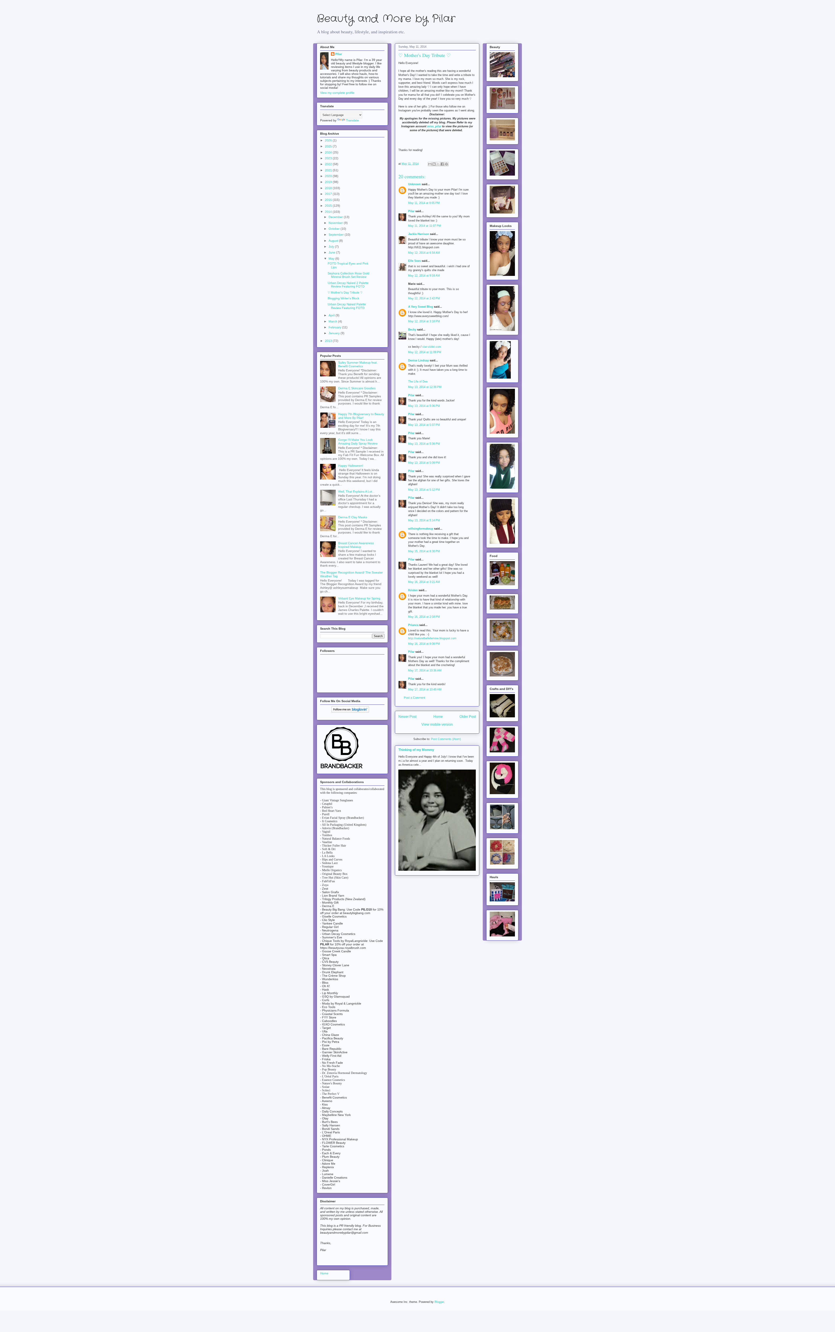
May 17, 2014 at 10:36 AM (424, 670)
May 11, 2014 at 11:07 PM (424, 225)
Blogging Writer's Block (345, 298)
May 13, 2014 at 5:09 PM (424, 462)
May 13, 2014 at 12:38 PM (424, 387)
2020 (329, 176)
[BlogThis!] (434, 164)
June (332, 252)
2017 (329, 194)
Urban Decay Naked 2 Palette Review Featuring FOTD (348, 284)
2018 (329, 188)
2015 (329, 205)
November (336, 223)
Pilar (411, 211)
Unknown (414, 184)
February (335, 327)
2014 (329, 211)
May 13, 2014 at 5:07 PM (424, 424)
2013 (329, 340)
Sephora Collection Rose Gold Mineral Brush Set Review (348, 275)
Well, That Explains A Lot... (356, 491)
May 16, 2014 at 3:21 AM (424, 582)
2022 (329, 164)
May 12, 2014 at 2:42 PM (424, 298)
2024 (329, 152)
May (332, 258)
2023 (329, 158)
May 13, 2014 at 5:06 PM (424, 406)
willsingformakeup (420, 528)
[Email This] (430, 164)
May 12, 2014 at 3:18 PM (424, 321)
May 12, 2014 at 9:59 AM (424, 275)
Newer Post (407, 716)
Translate (352, 120)
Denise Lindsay (418, 360)
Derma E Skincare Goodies (357, 388)
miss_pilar (434, 126)
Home (438, 716)
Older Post (467, 716)
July (332, 246)
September (337, 234)
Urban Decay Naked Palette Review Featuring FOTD (347, 306)
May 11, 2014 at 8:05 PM (424, 203)
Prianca (413, 625)
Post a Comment (414, 697)
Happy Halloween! (350, 465)
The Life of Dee (418, 381)
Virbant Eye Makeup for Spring (359, 598)
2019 (329, 182)
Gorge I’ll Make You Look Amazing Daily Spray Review (357, 441)
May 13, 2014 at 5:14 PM (424, 520)
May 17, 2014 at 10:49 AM (424, 689)
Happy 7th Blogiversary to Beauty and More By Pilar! (361, 415)
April (332, 315)
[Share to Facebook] (442, 164)
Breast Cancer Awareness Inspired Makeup (356, 545)
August (334, 240)
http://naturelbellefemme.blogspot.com (432, 638)
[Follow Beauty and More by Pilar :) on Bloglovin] (350, 711)
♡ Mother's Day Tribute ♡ (345, 292)
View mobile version (437, 724)
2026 (329, 140)
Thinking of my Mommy (416, 750)
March (333, 321)
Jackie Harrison (418, 234)
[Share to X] (438, 164)
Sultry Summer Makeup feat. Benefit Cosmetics (357, 364)
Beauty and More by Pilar (386, 18)
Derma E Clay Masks (352, 517)
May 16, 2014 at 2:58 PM (424, 616)
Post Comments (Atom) (446, 739)
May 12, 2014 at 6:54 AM (424, 252)
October (335, 228)
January (335, 333)
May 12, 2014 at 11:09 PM (424, 352)
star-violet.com (431, 346)
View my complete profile (337, 92)
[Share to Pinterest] (446, 164)
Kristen (413, 590)
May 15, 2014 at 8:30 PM (424, 551)
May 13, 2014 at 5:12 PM (424, 489)
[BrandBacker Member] (342, 768)
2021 (329, 170)
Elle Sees (414, 260)
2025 (329, 146)
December (336, 217)
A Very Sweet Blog (420, 306)
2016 (329, 199)
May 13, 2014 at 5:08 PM (424, 443)
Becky (412, 329)
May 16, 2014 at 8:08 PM (424, 643)
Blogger (439, 1301)
